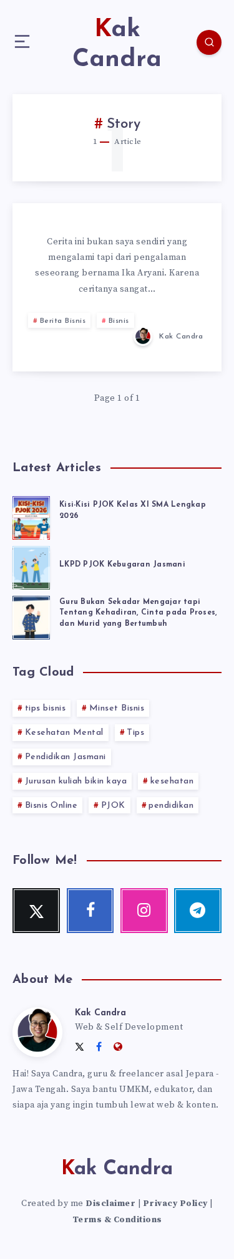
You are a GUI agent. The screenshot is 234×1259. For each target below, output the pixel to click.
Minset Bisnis (117, 708)
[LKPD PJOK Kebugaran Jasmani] (31, 566)
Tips (135, 732)
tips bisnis (45, 708)
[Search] (209, 42)
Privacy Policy (175, 1203)
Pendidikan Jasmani (65, 757)
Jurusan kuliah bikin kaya (76, 781)
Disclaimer (110, 1203)
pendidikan (171, 805)
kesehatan (172, 781)
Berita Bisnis (63, 321)
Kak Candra (100, 1013)
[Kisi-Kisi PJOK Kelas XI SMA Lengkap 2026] (31, 516)
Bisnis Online (51, 805)
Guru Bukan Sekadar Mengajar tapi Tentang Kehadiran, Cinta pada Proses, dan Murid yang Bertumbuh (138, 613)
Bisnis (119, 321)
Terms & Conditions (117, 1219)
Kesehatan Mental (64, 732)
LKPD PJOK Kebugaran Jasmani (122, 564)
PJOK (113, 805)
